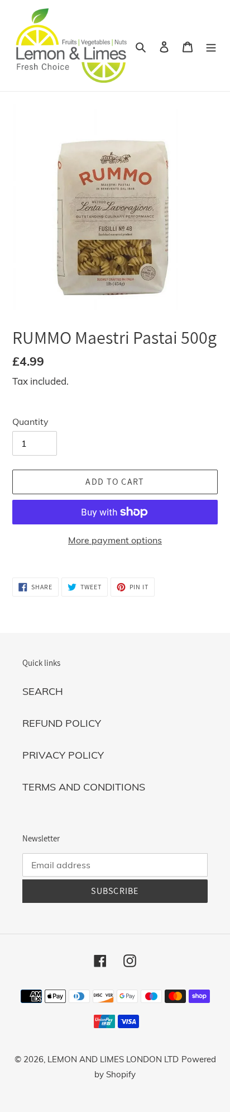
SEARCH (42, 691)
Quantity (30, 421)
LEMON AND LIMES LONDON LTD (113, 1059)
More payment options (115, 540)
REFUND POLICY (61, 723)
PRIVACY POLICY (63, 755)
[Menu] (211, 45)
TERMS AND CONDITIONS (83, 786)
